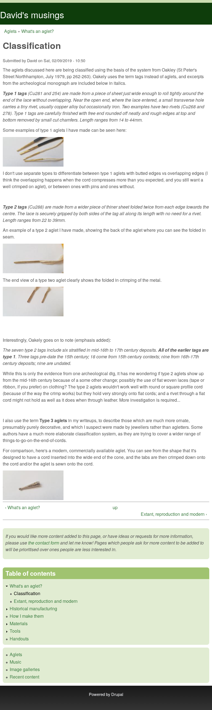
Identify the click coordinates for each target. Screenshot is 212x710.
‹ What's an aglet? (22, 507)
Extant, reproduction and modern (46, 601)
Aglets (10, 31)
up (115, 507)
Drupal (117, 694)
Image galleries (25, 669)
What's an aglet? (37, 31)
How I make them (27, 616)
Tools (15, 631)
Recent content (24, 677)
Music (15, 662)
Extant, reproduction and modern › (174, 514)
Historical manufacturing (33, 608)
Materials (19, 623)
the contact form (43, 543)
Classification (27, 593)
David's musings (32, 14)
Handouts (19, 638)
